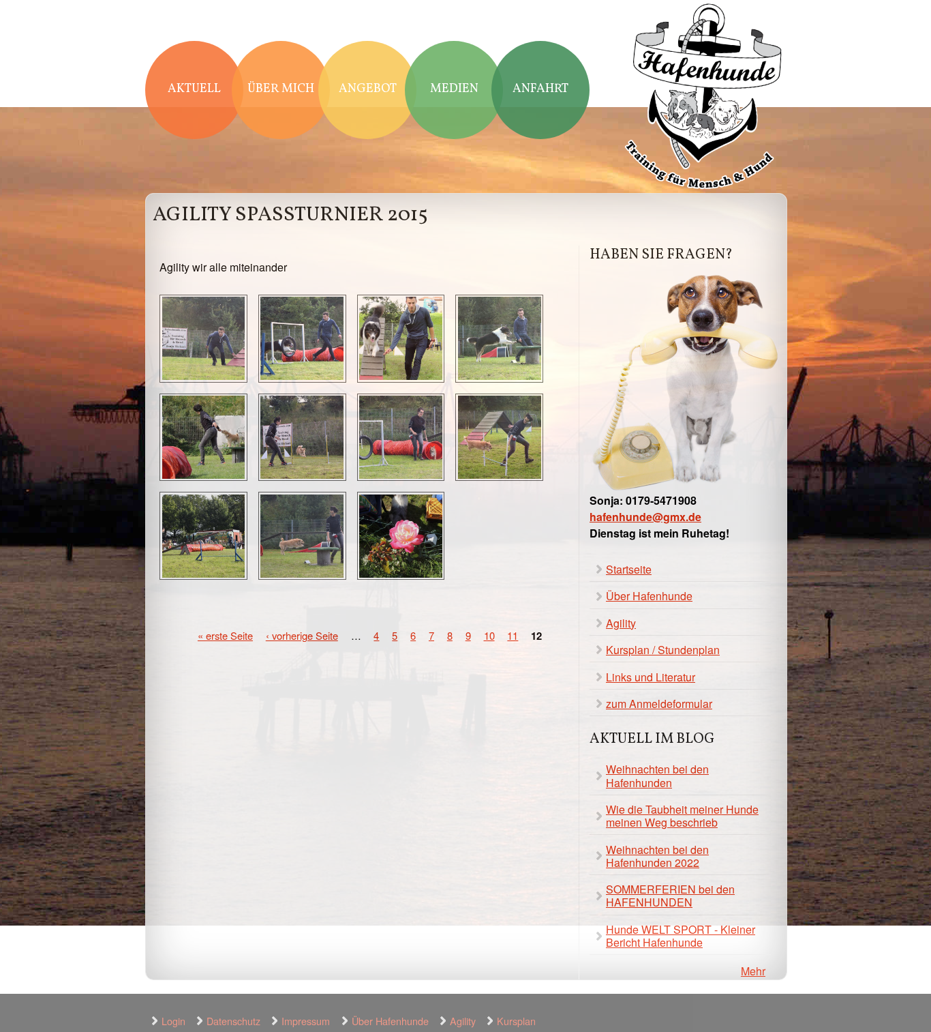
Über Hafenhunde (649, 596)
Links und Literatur (650, 677)
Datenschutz (233, 1021)
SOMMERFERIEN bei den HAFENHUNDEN (670, 895)
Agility (621, 623)
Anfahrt (540, 89)
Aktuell (194, 89)
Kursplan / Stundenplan (663, 650)
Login (173, 1021)
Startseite (629, 569)
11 (512, 635)
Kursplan (516, 1021)
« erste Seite (225, 635)
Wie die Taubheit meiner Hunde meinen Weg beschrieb (682, 815)
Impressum (305, 1021)
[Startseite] (704, 98)
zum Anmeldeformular (659, 703)
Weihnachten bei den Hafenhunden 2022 (657, 856)
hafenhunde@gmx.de (645, 517)
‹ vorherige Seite (302, 635)
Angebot (368, 89)
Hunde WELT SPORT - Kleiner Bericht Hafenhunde (680, 936)
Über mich (280, 89)
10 (489, 635)
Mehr (753, 971)
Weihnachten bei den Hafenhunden (657, 775)
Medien (454, 89)
